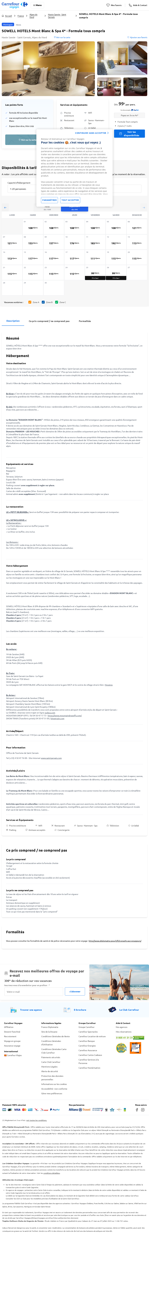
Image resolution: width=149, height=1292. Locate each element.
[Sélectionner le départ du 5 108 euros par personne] (116, 226)
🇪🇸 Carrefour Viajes (13, 1055)
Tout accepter (70, 200)
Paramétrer (49, 200)
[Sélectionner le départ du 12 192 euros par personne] (116, 241)
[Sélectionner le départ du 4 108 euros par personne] (95, 226)
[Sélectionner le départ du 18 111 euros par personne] (95, 257)
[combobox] (25, 189)
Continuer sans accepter (90, 133)
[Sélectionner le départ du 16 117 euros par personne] (54, 257)
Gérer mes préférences (51, 1093)
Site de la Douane (49, 1031)
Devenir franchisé (12, 1031)
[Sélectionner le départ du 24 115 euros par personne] (74, 272)
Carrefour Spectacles (88, 1031)
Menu (39, 5)
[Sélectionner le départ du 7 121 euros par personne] (12, 241)
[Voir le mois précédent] (5, 207)
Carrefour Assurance (88, 1050)
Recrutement (10, 1036)
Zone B (49, 302)
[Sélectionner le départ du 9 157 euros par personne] (54, 241)
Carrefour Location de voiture (92, 1036)
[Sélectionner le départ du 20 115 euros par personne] (137, 257)
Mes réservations (123, 1031)
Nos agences (121, 1027)
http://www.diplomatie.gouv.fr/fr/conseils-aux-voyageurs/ (115, 940)
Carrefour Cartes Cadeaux (90, 1055)
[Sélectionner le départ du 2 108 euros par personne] (54, 226)
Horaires (109, 684)
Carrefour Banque (87, 1041)
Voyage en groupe (12, 1041)
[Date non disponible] (137, 272)
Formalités (85, 321)
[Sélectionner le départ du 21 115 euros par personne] (12, 272)
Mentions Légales (49, 1066)
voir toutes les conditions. (36, 1120)
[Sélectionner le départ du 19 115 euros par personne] (116, 257)
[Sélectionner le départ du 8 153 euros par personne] (33, 241)
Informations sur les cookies (54, 1084)
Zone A (36, 302)
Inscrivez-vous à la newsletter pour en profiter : (27, 985)
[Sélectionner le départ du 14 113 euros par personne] (12, 257)
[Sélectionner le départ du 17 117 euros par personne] (74, 257)
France (21, 15)
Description (12, 320)
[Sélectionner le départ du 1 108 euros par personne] (33, 226)
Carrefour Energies (87, 1045)
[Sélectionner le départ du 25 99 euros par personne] (95, 272)
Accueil (8, 15)
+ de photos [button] (135, 86)
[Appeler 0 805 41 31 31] (130, 1038)
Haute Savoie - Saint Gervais (57, 15)
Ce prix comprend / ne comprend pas (49, 321)
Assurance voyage (12, 1045)
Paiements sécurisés (50, 1057)
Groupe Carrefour (86, 1027)
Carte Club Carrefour (50, 1062)
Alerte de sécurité (49, 1071)
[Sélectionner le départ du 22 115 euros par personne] (33, 272)
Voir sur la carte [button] (63, 37)
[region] (74, 168)
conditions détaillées (51, 1173)
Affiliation (8, 1027)
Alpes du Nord (33, 15)
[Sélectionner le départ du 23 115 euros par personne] (54, 272)
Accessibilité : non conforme (54, 1088)
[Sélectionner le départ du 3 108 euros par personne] (74, 226)
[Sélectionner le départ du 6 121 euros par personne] (137, 226)
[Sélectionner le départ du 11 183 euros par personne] (95, 241)
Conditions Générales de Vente (55, 1036)
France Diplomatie (49, 1027)
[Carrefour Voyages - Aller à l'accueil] (15, 5)
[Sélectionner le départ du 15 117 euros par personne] (33, 257)
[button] (48, 68)
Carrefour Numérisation (89, 1067)
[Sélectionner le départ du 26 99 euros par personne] (116, 272)
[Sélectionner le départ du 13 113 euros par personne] (137, 241)
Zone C (63, 302)
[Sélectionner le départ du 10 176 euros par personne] (74, 241)
